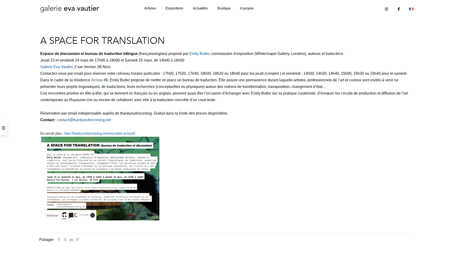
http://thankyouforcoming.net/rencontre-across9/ (99, 133)
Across (97, 80)
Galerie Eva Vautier (56, 67)
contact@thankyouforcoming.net (84, 120)
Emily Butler (199, 54)
